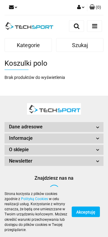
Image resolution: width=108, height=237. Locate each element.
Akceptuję (85, 212)
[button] (95, 7)
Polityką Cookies (34, 199)
